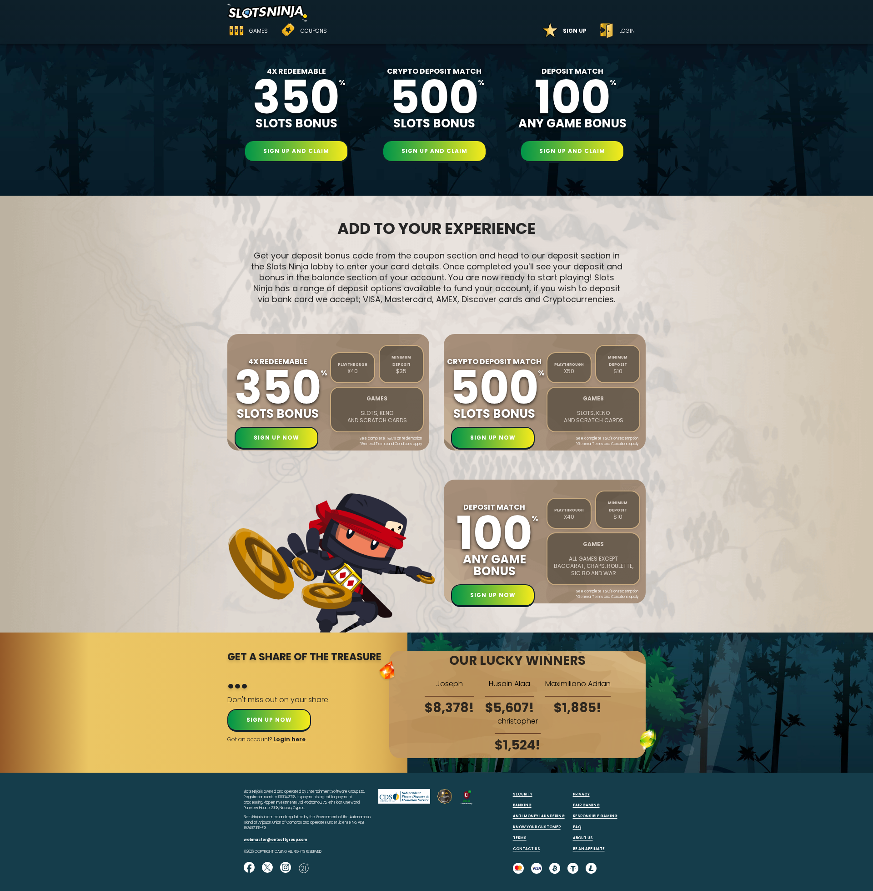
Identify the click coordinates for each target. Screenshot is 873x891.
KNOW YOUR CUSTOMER (537, 827)
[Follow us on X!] (267, 868)
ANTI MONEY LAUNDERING (539, 816)
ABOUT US (583, 837)
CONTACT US (526, 848)
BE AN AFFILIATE (589, 848)
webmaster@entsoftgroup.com (275, 839)
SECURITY (522, 794)
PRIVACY (581, 794)
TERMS (520, 837)
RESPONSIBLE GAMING (595, 816)
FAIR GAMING (586, 805)
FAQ (577, 827)
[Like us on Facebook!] (249, 868)
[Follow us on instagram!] (285, 868)
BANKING (522, 805)
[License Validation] (466, 803)
